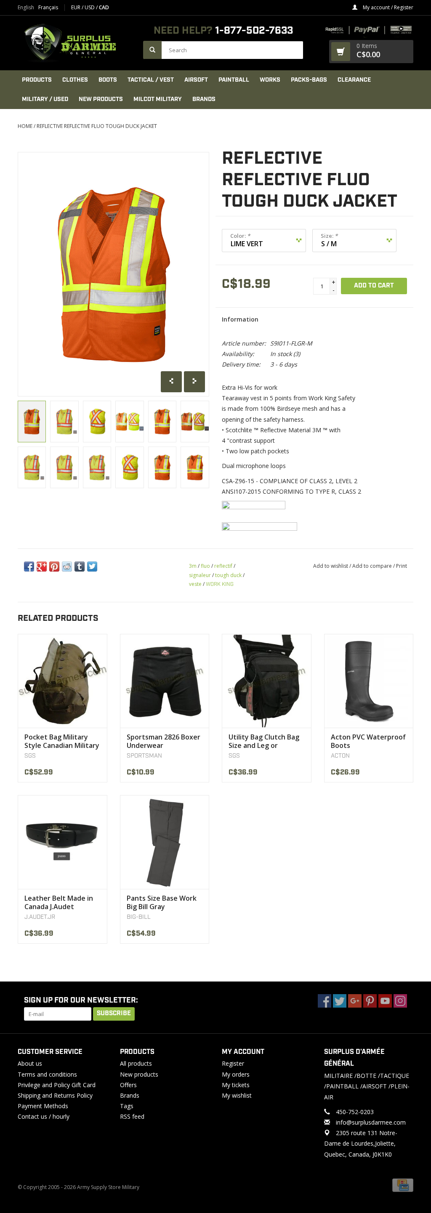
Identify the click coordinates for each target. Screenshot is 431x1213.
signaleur (200, 575)
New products (139, 1074)
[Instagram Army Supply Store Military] (400, 1001)
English (26, 7)
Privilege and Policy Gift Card (57, 1085)
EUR (76, 7)
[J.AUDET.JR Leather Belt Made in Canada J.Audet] (62, 842)
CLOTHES (75, 80)
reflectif (223, 565)
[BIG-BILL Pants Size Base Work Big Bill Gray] (165, 842)
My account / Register (387, 7)
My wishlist (237, 1095)
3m (193, 565)
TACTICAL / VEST (151, 80)
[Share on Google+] (42, 566)
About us (30, 1063)
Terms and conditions (47, 1074)
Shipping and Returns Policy (55, 1095)
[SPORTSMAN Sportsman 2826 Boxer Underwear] (165, 681)
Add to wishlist (330, 565)
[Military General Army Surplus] (76, 43)
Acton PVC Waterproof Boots (368, 741)
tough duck (228, 575)
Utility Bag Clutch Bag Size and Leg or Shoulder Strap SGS (264, 741)
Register (233, 1063)
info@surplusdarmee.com (371, 1122)
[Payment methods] (402, 1184)
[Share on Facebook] (29, 566)
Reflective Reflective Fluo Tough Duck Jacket (97, 126)
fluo (205, 565)
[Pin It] (54, 566)
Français (48, 7)
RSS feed (132, 1116)
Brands (204, 99)
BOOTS (107, 80)
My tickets (236, 1085)
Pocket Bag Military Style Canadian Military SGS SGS (61, 741)
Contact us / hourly (43, 1116)
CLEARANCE (354, 80)
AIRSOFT (196, 80)
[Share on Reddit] (67, 566)
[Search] (152, 50)
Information (240, 319)
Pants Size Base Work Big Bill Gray (162, 902)
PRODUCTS (37, 80)
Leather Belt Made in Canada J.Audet (58, 902)
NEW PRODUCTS (101, 99)
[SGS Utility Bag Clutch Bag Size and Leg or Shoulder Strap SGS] (266, 681)
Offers (128, 1085)
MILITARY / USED (45, 99)
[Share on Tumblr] (79, 566)
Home (25, 126)
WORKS (270, 80)
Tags (126, 1106)
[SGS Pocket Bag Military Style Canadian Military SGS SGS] (62, 681)
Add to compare (372, 565)
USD (90, 7)
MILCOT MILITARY (157, 99)
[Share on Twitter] (92, 566)
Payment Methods (43, 1106)
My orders (236, 1074)
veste (195, 584)
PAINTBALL (233, 80)
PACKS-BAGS (309, 80)
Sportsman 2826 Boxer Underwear (163, 741)
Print (401, 565)
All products (136, 1063)
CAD (104, 7)
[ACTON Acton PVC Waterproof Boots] (369, 681)
